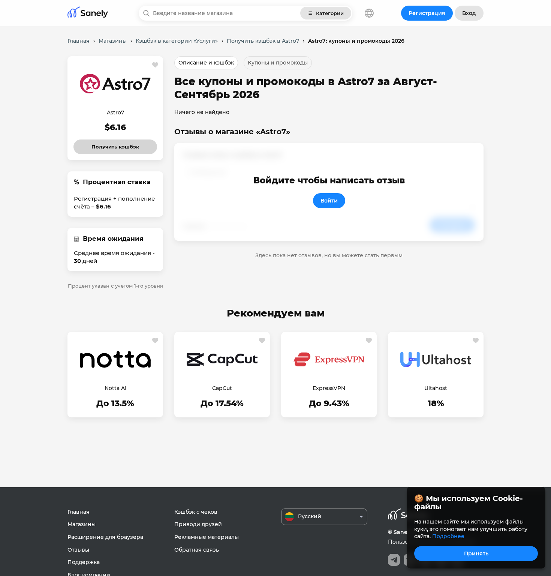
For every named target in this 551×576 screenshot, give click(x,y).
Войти (329, 200)
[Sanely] (87, 13)
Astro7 (115, 112)
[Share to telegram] (394, 560)
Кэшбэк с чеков (195, 511)
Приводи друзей (198, 524)
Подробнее (448, 536)
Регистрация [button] (427, 13)
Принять (476, 553)
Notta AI (115, 388)
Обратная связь (196, 549)
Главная (78, 511)
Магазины (81, 524)
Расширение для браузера (105, 537)
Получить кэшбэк (115, 145)
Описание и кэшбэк (206, 62)
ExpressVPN (329, 388)
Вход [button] (469, 13)
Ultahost (435, 388)
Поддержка (83, 562)
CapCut (222, 388)
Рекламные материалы (206, 537)
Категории (330, 13)
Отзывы (78, 549)
